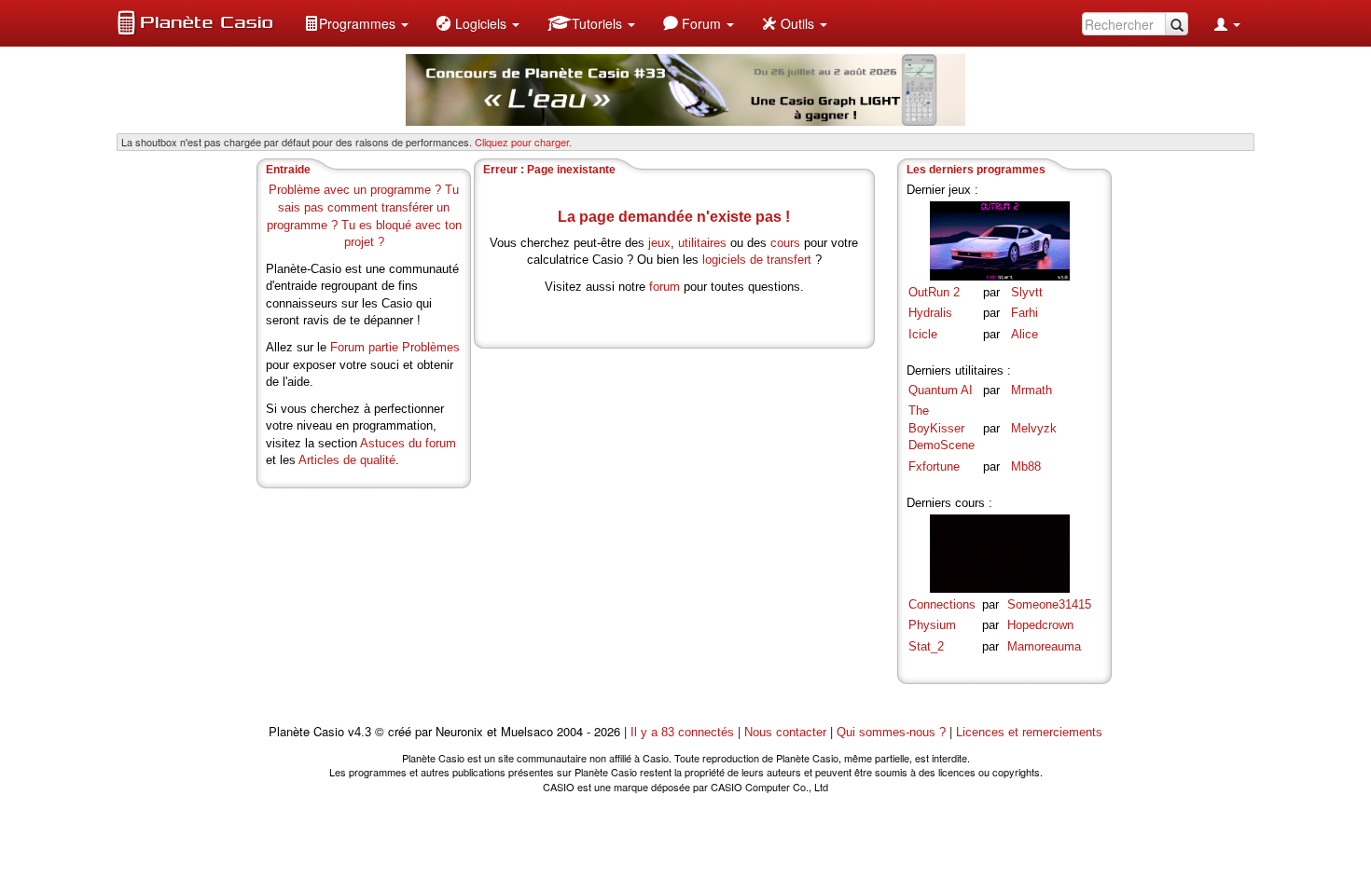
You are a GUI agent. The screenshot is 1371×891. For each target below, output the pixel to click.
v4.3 (359, 732)
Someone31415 (1049, 604)
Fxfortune (934, 466)
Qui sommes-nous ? (891, 732)
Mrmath (1031, 390)
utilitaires (702, 243)
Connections (942, 604)
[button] (356, 23)
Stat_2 (926, 646)
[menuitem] (356, 23)
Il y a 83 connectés (684, 732)
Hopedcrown (1040, 625)
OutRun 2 (934, 292)
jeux (659, 243)
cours (785, 243)
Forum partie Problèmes (395, 347)
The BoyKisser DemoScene (941, 428)
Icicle (922, 334)
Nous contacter (785, 732)
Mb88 (1026, 466)
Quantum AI (940, 390)
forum (664, 287)
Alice (1024, 334)
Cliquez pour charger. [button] (523, 141)
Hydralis (930, 313)
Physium (932, 625)
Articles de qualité (346, 460)
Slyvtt (1027, 292)
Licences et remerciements (1029, 732)
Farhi (1024, 313)
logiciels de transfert (756, 260)
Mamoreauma (1044, 646)
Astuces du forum (408, 443)
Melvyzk (1034, 428)
